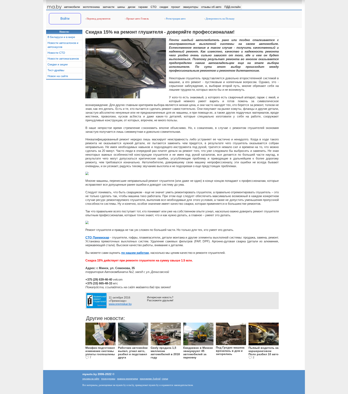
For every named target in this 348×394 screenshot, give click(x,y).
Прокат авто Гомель (137, 18)
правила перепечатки (127, 378)
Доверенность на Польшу (220, 18)
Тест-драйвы (56, 70)
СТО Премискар (97, 237)
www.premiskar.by (120, 304)
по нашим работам (135, 252)
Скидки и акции (58, 64)
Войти (64, 18)
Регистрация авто (175, 18)
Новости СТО (56, 52)
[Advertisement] (64, 142)
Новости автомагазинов (63, 58)
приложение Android (150, 378)
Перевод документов (98, 18)
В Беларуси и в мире (61, 37)
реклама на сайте (90, 378)
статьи (165, 378)
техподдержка (108, 378)
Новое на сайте (58, 76)
